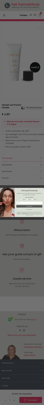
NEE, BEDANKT (29, 209)
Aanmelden (29, 206)
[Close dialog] (42, 189)
